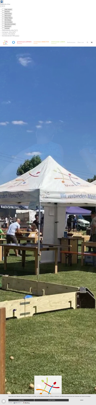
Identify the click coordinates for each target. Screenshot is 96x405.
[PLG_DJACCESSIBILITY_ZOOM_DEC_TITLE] (15, 30)
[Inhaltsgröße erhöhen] (17, 30)
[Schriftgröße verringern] (12, 32)
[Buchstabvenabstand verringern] (16, 36)
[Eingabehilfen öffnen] (1, 1)
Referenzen (71, 42)
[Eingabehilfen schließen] (4, 6)
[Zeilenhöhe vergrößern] (14, 34)
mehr (81, 400)
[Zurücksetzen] (1, 6)
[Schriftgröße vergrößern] (14, 32)
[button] (13, 42)
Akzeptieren (51, 400)
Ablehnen (21, 400)
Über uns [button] (81, 42)
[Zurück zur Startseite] (5, 42)
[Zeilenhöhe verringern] (12, 34)
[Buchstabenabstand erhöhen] (18, 36)
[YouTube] (91, 42)
